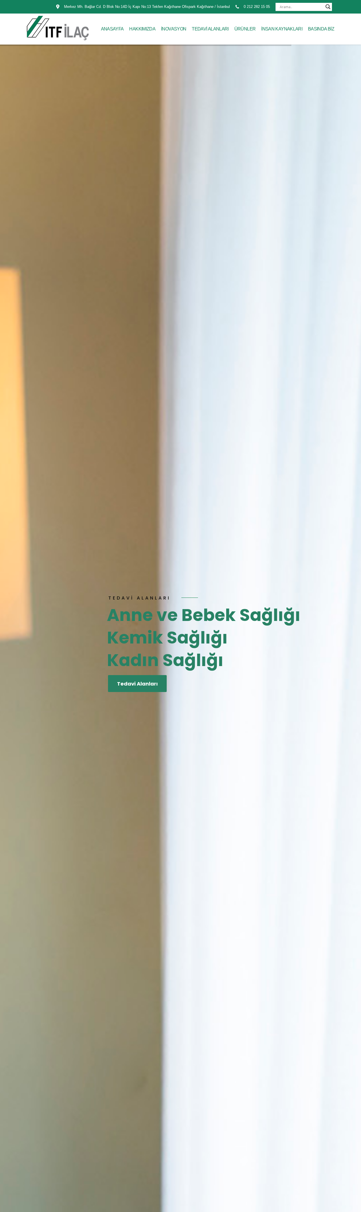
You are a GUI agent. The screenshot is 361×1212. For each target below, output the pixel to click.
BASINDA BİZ (321, 29)
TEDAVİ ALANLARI (210, 29)
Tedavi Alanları (137, 683)
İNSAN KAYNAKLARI (281, 29)
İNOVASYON (173, 29)
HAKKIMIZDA (142, 29)
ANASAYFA (112, 29)
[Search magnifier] (328, 7)
